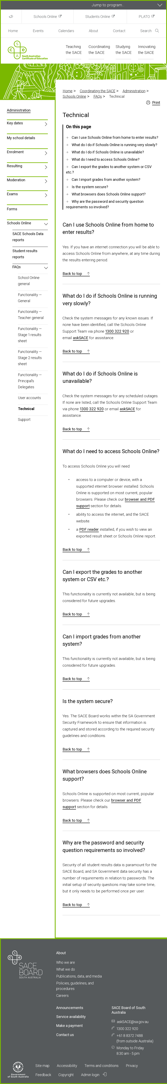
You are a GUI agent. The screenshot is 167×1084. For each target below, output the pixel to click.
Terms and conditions (102, 1065)
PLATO (144, 16)
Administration (134, 91)
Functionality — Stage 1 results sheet (30, 335)
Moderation (16, 180)
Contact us (65, 1035)
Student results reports (24, 254)
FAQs (97, 96)
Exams (12, 194)
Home (13, 31)
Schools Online (45, 16)
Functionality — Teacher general (31, 314)
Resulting (14, 166)
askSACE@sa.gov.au (132, 1022)
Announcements (69, 1008)
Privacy (132, 1065)
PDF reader (89, 529)
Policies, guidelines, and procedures (75, 986)
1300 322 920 (117, 331)
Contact (119, 31)
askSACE (80, 337)
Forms (12, 209)
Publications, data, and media (79, 976)
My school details (21, 138)
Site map (42, 1065)
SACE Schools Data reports (27, 237)
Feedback (43, 1075)
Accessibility (67, 1065)
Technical (26, 409)
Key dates (15, 123)
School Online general (29, 281)
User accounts (29, 398)
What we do (65, 969)
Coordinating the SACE (97, 91)
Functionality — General (30, 298)
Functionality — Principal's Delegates (30, 381)
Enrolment (15, 152)
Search (146, 31)
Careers (62, 995)
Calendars (66, 31)
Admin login (90, 1075)
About (93, 31)
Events (38, 31)
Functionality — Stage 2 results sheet (30, 357)
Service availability (71, 1017)
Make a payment (69, 1025)
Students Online (97, 16)
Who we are (65, 962)
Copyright (66, 1075)
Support (24, 419)
